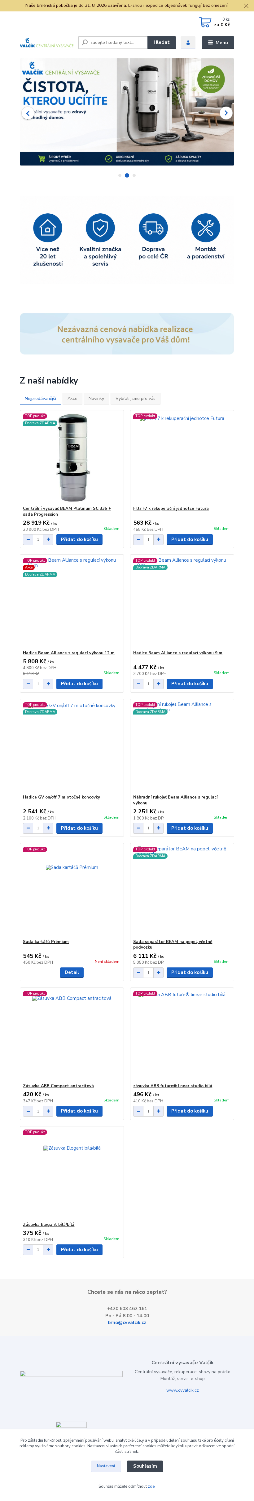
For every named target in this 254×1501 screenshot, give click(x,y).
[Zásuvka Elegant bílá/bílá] (71, 1174)
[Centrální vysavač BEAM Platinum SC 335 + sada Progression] (71, 458)
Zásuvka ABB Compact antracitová (58, 1086)
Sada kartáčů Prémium (46, 942)
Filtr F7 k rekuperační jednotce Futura (171, 508)
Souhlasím (145, 1466)
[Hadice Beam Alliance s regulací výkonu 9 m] (182, 603)
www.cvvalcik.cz (182, 1390)
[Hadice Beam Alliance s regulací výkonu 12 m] (71, 603)
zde (151, 1486)
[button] (27, 113)
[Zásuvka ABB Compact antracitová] (71, 1035)
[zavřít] (246, 6)
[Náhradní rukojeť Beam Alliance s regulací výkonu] (182, 747)
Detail (72, 972)
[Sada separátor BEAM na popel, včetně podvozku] (182, 891)
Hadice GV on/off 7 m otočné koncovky (61, 797)
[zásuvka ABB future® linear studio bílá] (182, 1035)
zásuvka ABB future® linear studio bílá (172, 1086)
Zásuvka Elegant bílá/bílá (48, 1224)
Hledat (162, 42)
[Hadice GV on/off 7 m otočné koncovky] (71, 747)
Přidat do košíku (79, 539)
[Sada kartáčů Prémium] (71, 891)
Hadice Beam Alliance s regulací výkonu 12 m (69, 653)
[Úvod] (46, 43)
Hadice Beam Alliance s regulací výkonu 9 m (177, 653)
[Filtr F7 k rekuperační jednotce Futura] (182, 458)
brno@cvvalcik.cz (127, 1322)
